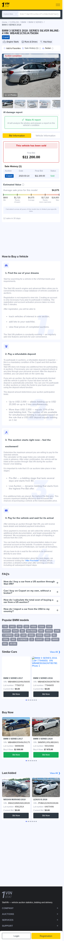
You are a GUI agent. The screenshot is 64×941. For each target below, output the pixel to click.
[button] (10, 14)
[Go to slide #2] (20, 104)
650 (5, 644)
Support (7, 926)
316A (41, 626)
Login (16, 936)
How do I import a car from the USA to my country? (27, 610)
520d (15, 631)
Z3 (32, 639)
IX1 (54, 635)
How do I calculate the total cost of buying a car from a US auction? (28, 600)
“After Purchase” (32, 560)
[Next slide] (56, 73)
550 (47, 639)
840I (47, 635)
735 (5, 626)
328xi (5, 639)
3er (22, 631)
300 (13, 639)
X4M (57, 631)
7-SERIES (7, 635)
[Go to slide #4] (45, 104)
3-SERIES (22, 639)
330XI (39, 635)
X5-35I (13, 644)
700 (19, 626)
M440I (55, 639)
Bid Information (17, 135)
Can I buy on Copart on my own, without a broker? (27, 591)
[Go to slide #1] (7, 104)
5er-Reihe (31, 631)
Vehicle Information (45, 135)
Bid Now (16, 694)
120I (23, 635)
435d (33, 626)
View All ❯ (55, 652)
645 (41, 631)
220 (26, 626)
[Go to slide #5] (57, 104)
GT (17, 635)
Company (7, 908)
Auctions (8, 914)
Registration (46, 936)
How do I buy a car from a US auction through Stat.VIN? (29, 582)
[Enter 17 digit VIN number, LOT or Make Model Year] (57, 14)
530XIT (39, 639)
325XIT (6, 631)
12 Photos (12, 95)
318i (49, 626)
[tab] (26, 700)
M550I (49, 631)
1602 (12, 626)
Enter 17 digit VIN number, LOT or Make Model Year (38, 14)
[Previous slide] (7, 73)
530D (31, 635)
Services (7, 920)
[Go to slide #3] (32, 104)
